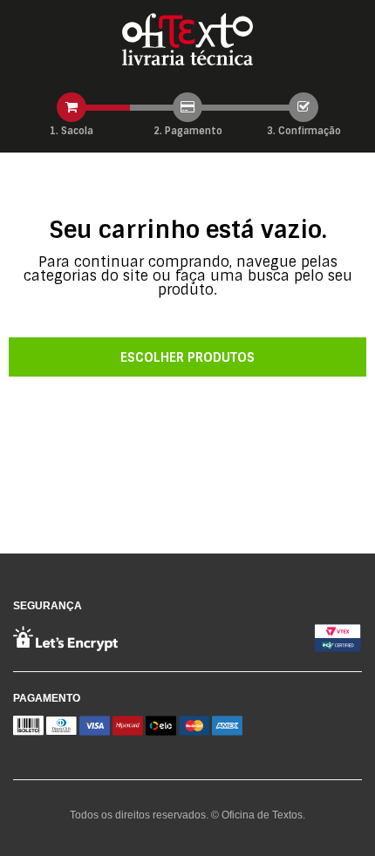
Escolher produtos (187, 357)
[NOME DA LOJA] (187, 39)
